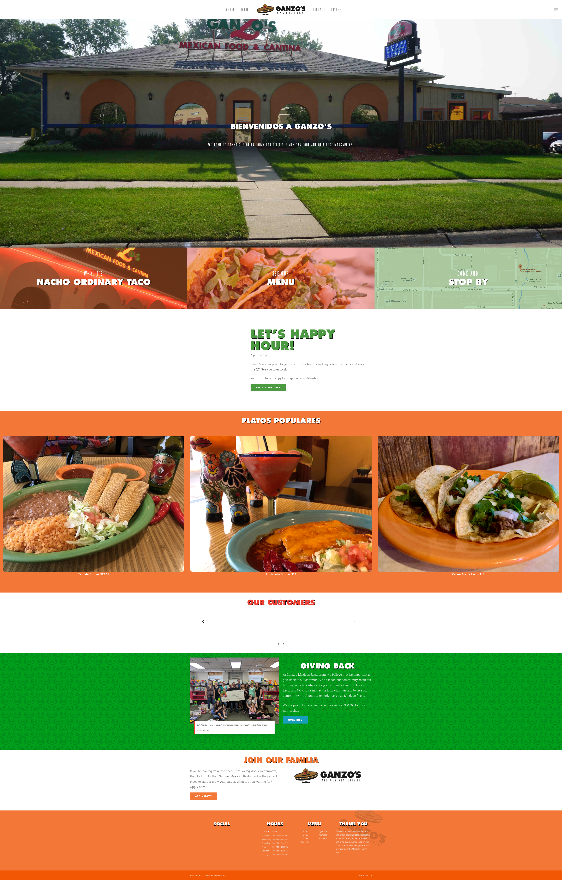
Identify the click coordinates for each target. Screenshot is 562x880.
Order (336, 9)
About (231, 9)
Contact (318, 9)
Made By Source (364, 875)
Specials (323, 831)
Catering (305, 841)
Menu (246, 9)
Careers (323, 834)
